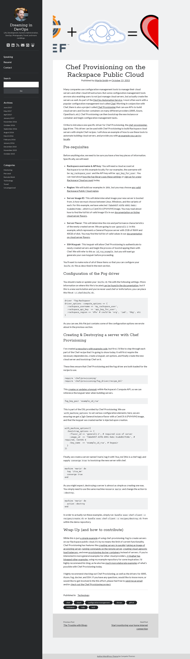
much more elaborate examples (121, 563)
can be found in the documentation (121, 285)
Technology (8, 181)
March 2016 (8, 136)
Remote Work (9, 177)
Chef (113, 103)
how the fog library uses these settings (102, 176)
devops (119, 602)
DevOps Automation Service (107, 100)
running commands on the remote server (102, 548)
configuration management (99, 602)
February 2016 (9, 139)
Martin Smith (101, 80)
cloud (79, 602)
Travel (6, 184)
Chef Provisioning (107, 107)
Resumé (8, 62)
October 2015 (9, 154)
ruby (83, 607)
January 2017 (9, 118)
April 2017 (8, 114)
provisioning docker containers (104, 552)
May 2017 (8, 111)
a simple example (89, 538)
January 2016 (9, 143)
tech (93, 607)
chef (68, 602)
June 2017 (8, 107)
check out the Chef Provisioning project (91, 584)
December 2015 (10, 147)
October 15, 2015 (121, 80)
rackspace (70, 607)
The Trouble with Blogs (75, 625)
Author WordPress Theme (107, 656)
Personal (7, 173)
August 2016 (9, 132)
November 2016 (10, 122)
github (131, 602)
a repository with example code (91, 348)
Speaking (8, 56)
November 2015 (10, 150)
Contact (8, 67)
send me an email (133, 580)
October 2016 (9, 125)
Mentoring (8, 170)
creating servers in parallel (112, 545)
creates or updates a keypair (82, 389)
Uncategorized (10, 188)
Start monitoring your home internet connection (129, 627)
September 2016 (10, 129)
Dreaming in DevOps (21, 27)
